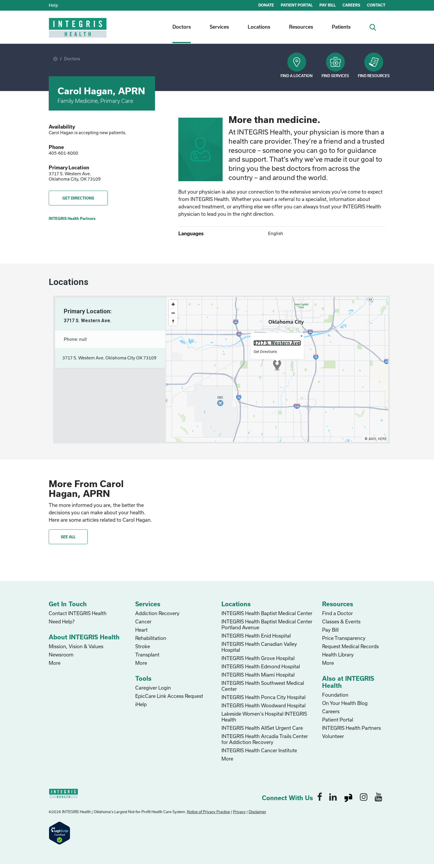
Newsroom (61, 654)
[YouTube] (378, 796)
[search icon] (375, 27)
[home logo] (78, 32)
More (55, 663)
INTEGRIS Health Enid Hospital (256, 635)
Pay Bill (330, 630)
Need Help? (61, 621)
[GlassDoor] (348, 796)
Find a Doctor (337, 613)
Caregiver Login (153, 687)
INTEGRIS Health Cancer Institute (259, 750)
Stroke (142, 646)
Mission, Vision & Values (76, 646)
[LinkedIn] (333, 796)
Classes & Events (341, 621)
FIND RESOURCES (374, 76)
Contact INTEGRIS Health (78, 613)
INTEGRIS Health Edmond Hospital (260, 666)
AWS (372, 439)
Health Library (338, 654)
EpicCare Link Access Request (169, 696)
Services (219, 27)
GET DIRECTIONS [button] (78, 198)
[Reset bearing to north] (173, 321)
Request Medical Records (350, 646)
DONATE (266, 5)
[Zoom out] (173, 313)
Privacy (239, 812)
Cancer (143, 621)
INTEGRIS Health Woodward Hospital (263, 705)
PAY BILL (327, 5)
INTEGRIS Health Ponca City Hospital (263, 697)
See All (68, 537)
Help (53, 5)
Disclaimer (257, 812)
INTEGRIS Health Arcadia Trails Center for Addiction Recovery (264, 739)
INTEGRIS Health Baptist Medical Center (266, 613)
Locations (259, 27)
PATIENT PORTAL (297, 5)
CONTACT (376, 5)
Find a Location (296, 76)
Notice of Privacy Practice (208, 812)
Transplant (147, 654)
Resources (301, 27)
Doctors (181, 27)
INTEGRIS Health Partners (72, 218)
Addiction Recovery (157, 613)
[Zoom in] (173, 304)
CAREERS (351, 5)
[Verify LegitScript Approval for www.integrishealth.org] (59, 832)
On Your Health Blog (345, 703)
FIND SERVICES (335, 76)
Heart (141, 630)
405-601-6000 (63, 152)
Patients (341, 27)
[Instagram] (364, 796)
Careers (331, 711)
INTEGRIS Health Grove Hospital (258, 658)
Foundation (335, 695)
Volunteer (333, 736)
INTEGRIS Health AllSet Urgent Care (262, 728)
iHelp (141, 704)
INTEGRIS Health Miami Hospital (258, 674)
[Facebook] (319, 796)
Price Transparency (344, 638)
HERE (382, 439)
